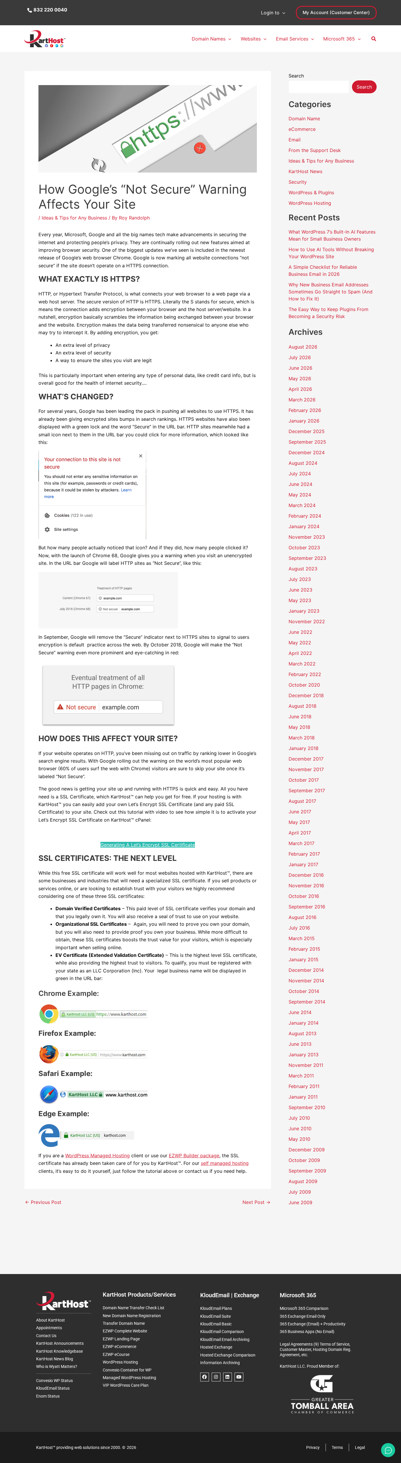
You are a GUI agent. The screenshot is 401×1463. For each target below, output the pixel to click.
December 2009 (307, 1150)
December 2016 (306, 875)
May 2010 (299, 1139)
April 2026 (300, 389)
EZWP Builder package (194, 1155)
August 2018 (302, 706)
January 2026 (304, 421)
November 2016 (306, 885)
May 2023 (300, 600)
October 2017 (304, 780)
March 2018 (302, 738)
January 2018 (304, 748)
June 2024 (300, 484)
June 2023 (300, 590)
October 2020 (304, 685)
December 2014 (306, 970)
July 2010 (299, 1118)
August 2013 (302, 1033)
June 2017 (300, 812)
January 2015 (304, 959)
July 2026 (300, 357)
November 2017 (306, 769)
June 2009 (300, 1202)
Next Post (256, 1202)
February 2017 (304, 854)
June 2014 (300, 1012)
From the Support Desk (315, 150)
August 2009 (303, 1181)
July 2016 (299, 928)
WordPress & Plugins (311, 192)
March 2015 (302, 938)
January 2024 (304, 526)
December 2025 (307, 431)
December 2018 (306, 695)
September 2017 (307, 790)
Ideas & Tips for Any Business (74, 218)
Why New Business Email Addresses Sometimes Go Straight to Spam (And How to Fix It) (331, 292)
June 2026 (300, 368)
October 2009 (304, 1160)
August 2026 (303, 347)
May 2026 (300, 378)
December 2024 (307, 452)
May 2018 (299, 727)
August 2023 (303, 569)
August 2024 (303, 463)
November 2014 (306, 981)
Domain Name (304, 118)
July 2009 (300, 1192)
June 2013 (300, 1044)
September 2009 (307, 1171)
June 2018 (300, 716)
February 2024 (305, 516)
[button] (282, 12)
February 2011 (304, 1086)
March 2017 (301, 843)
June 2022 (300, 632)
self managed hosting (225, 1163)
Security (298, 182)
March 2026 (302, 400)
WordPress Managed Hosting (97, 1155)
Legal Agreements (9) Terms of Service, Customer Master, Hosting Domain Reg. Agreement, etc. (315, 1349)
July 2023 (300, 579)
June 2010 (300, 1128)
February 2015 (304, 949)
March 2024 (302, 505)
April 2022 (300, 653)
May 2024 (300, 495)
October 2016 (304, 896)
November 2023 (307, 537)
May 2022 (300, 643)
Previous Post (43, 1202)
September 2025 (307, 442)
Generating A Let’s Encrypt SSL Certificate (147, 845)
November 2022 (307, 621)
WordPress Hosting (310, 203)
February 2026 (305, 410)
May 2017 (299, 822)
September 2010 (307, 1107)
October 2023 (304, 547)
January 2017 (303, 864)
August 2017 (302, 801)
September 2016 (307, 907)
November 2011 (306, 1065)
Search (296, 76)
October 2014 (304, 991)
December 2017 (306, 759)
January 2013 (304, 1054)
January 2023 (304, 611)
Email (295, 140)
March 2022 (302, 664)
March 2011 (301, 1076)
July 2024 (300, 474)
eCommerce (302, 129)
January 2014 (304, 1023)
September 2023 (307, 558)
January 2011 (303, 1097)
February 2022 (305, 674)
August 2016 (302, 917)
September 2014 (307, 1002)
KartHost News (305, 171)
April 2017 (300, 833)
